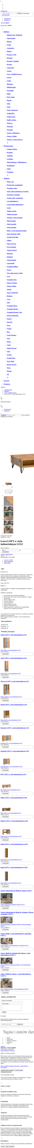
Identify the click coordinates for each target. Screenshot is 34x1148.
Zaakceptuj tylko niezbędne (7, 1070)
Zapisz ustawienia (10, 1146)
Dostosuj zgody (19, 1070)
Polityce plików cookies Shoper (22, 1135)
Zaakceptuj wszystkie (6, 1072)
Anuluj (2, 1146)
